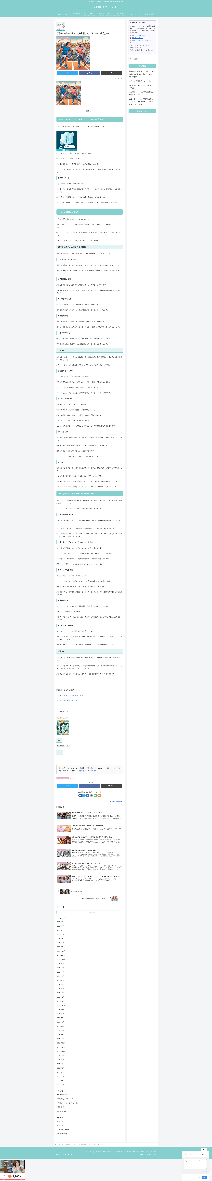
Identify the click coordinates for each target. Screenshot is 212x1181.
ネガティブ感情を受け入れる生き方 (141, 81)
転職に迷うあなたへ (137, 38)
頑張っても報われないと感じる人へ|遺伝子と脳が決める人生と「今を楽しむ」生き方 (142, 74)
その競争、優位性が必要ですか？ (67, 700)
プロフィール (89, 1151)
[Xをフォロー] (84, 795)
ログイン (60, 1121)
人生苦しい (74, 778)
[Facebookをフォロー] (87, 795)
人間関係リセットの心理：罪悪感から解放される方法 (142, 93)
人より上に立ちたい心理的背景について (69, 695)
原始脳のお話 (97, 1151)
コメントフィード (63, 1129)
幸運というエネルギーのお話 (124, 1151)
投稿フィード (61, 1125)
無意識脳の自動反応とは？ (87, 771)
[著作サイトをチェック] (80, 795)
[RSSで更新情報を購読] (99, 795)
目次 (87, 111)
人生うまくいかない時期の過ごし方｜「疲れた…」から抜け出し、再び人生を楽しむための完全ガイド (142, 101)
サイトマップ (144, 1151)
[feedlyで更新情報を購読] (95, 795)
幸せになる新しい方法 (63, 778)
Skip (199, 1177)
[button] (111, 73)
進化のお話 (136, 1151)
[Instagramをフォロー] (91, 795)
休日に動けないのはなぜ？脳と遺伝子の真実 (142, 86)
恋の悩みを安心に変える (138, 35)
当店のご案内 (152, 1151)
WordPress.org (62, 1133)
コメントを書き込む (89, 912)
